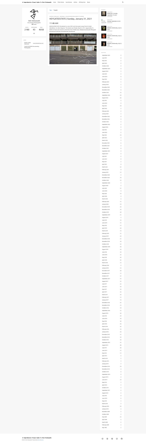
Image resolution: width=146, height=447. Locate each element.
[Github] (34, 33)
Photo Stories (61, 2)
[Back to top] (102, 443)
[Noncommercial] (112, 439)
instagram (62, 16)
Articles (75, 2)
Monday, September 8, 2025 (114, 21)
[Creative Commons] (102, 439)
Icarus (42, 439)
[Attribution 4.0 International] (107, 439)
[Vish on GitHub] (121, 439)
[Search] (122, 2)
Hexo (39, 439)
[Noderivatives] (116, 439)
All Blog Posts (82, 2)
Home (54, 2)
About (88, 2)
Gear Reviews (69, 2)
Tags (50, 10)
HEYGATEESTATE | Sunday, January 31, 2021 (70, 19)
